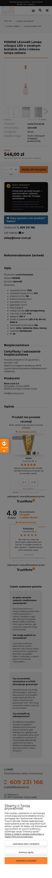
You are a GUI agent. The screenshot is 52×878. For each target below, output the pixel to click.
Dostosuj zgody (26, 852)
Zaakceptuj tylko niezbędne (26, 844)
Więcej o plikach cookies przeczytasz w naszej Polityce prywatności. (24, 835)
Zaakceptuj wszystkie (26, 860)
